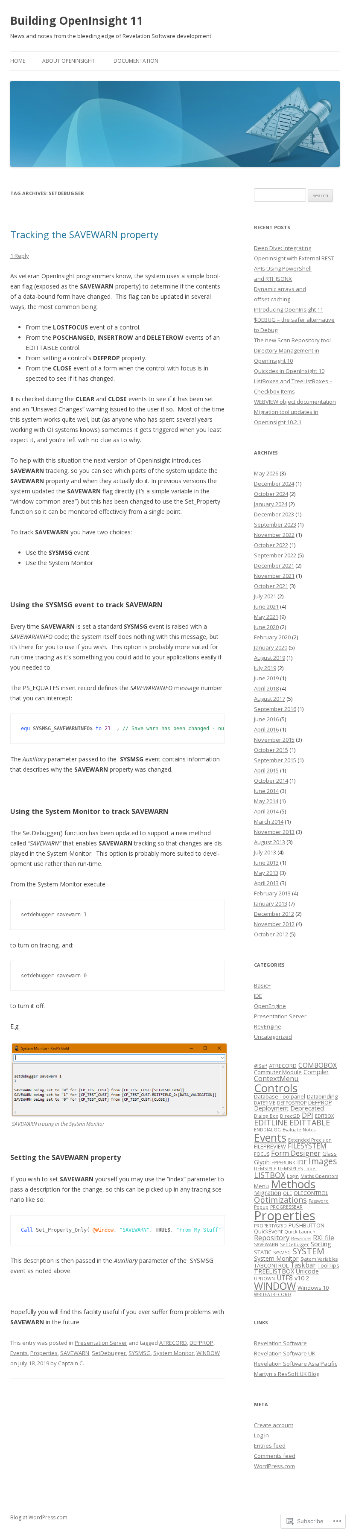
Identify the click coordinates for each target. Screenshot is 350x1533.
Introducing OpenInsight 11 (288, 309)
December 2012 (274, 914)
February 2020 (272, 637)
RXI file (323, 1237)
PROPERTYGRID (270, 1226)
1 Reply (19, 255)
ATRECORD (173, 1342)
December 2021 (274, 565)
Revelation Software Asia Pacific (295, 1363)
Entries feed (270, 1445)
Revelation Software (280, 1343)
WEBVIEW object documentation (295, 401)
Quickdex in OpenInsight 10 (289, 371)
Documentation (136, 60)
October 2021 (271, 586)
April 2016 (266, 729)
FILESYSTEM (307, 1146)
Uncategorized (273, 1036)
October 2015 (271, 750)
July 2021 (265, 596)
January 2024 (270, 504)
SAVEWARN (74, 1353)
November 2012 (274, 924)
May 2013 (266, 873)
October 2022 (271, 545)
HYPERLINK (283, 1163)
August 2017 (269, 698)
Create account (273, 1425)
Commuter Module (278, 1072)
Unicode (307, 1271)
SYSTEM (308, 1251)
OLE (287, 1193)
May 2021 (266, 617)
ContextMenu (276, 1078)
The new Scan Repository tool (292, 340)
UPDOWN (264, 1279)
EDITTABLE (309, 1122)
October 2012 (271, 934)
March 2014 (268, 821)
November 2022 (274, 535)
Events (19, 1353)
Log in (261, 1435)
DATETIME (264, 1103)
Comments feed (274, 1456)
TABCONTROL (271, 1265)
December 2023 (274, 514)
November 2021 (274, 576)
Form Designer (296, 1153)
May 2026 (266, 473)
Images (323, 1161)
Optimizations (280, 1200)
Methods (293, 1184)
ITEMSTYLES (290, 1169)
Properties (44, 1353)
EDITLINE (271, 1122)
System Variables (319, 1259)
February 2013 (272, 893)
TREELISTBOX (274, 1271)
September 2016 (275, 709)
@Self (260, 1066)
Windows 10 (313, 1287)
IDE (258, 996)
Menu (261, 1186)
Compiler (316, 1072)
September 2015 (275, 760)
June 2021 (266, 606)
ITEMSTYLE (265, 1169)
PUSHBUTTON (306, 1225)
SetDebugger (109, 1353)
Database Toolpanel (279, 1096)
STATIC (262, 1252)
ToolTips (328, 1265)
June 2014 (266, 791)
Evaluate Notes (299, 1130)
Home (17, 60)
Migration (267, 1193)
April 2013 (266, 883)
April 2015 (266, 770)
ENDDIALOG (267, 1130)
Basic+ (262, 985)
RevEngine (267, 1026)
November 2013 (274, 832)
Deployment (271, 1108)
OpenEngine (270, 1006)
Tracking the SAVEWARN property (84, 234)
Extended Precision (310, 1140)
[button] (119, 1079)
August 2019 (269, 658)
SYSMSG (139, 1353)
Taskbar (303, 1265)
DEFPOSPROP (291, 1103)
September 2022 (275, 555)
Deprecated (307, 1108)
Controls (276, 1088)
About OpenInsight (68, 60)
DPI (307, 1115)
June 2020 (266, 627)
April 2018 (266, 688)
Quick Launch (299, 1232)
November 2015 (274, 739)
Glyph (262, 1162)
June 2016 (266, 719)
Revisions (301, 1239)
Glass (329, 1153)
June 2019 (266, 678)
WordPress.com (274, 1466)
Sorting (321, 1244)
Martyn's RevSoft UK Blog (286, 1374)
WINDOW (208, 1353)
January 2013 (270, 903)
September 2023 (275, 524)
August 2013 (269, 842)
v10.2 (302, 1278)
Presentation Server (101, 1342)
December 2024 (274, 483)
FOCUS (261, 1154)
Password (319, 1201)
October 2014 (271, 780)
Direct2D (290, 1116)
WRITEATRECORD (272, 1294)
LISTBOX (269, 1175)
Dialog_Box (266, 1116)
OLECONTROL (311, 1193)
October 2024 (271, 494)
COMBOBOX (317, 1065)
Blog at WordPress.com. (39, 1517)
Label (310, 1169)
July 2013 (265, 852)
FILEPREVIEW (270, 1146)
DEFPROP (201, 1342)
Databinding (322, 1096)
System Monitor (173, 1353)
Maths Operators (319, 1176)
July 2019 (265, 668)
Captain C (70, 1363)
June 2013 (266, 862)
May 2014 (266, 801)
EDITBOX (324, 1116)
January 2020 (270, 647)
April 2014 (266, 811)
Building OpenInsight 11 (76, 20)
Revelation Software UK (284, 1353)
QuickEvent (268, 1231)
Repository (271, 1237)
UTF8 (285, 1277)
